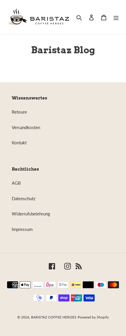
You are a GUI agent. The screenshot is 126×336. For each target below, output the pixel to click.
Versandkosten (26, 127)
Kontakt (19, 142)
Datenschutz (23, 198)
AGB (16, 183)
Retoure (19, 111)
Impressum (22, 229)
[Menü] (116, 17)
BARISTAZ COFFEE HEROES (53, 317)
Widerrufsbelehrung (31, 213)
